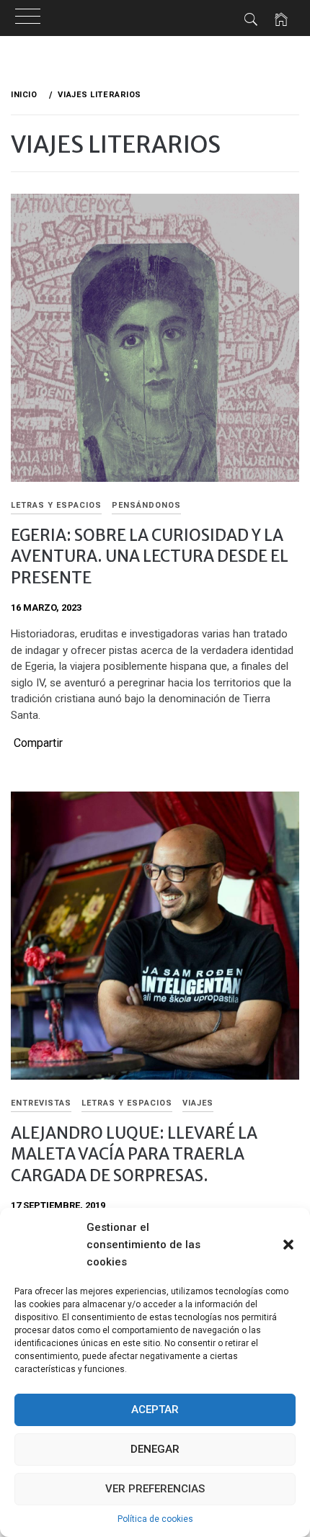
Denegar (155, 1449)
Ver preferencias (155, 1488)
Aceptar (155, 1409)
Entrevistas (41, 1103)
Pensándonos (146, 505)
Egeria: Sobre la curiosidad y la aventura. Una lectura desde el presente (149, 556)
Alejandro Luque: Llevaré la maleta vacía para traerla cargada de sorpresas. (134, 1154)
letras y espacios (56, 505)
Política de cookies (155, 1519)
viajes (197, 1103)
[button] (288, 1244)
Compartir (38, 743)
